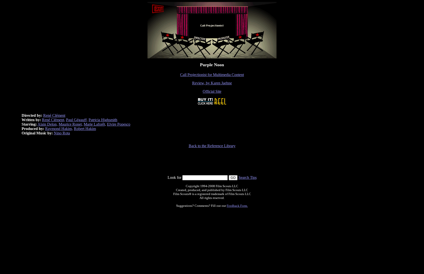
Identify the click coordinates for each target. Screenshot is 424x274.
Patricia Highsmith (103, 120)
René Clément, (53, 120)
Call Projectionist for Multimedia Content (212, 75)
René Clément (54, 115)
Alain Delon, (48, 124)
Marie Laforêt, (95, 124)
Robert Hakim (85, 129)
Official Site (212, 91)
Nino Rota (62, 133)
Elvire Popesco (118, 124)
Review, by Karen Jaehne (212, 83)
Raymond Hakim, (59, 129)
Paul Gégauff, (77, 120)
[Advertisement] (212, 164)
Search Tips (247, 177)
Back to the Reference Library (212, 146)
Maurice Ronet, (71, 124)
